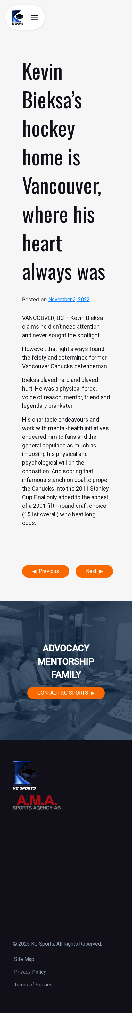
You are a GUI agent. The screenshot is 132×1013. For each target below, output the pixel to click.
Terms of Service (33, 985)
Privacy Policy (30, 972)
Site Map (24, 959)
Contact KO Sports (62, 693)
